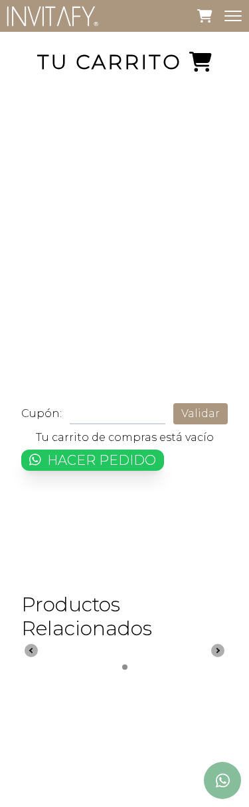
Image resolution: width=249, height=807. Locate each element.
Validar (200, 413)
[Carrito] (204, 16)
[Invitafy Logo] (52, 16)
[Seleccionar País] (222, 735)
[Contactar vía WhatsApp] (222, 780)
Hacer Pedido (100, 460)
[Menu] (233, 16)
